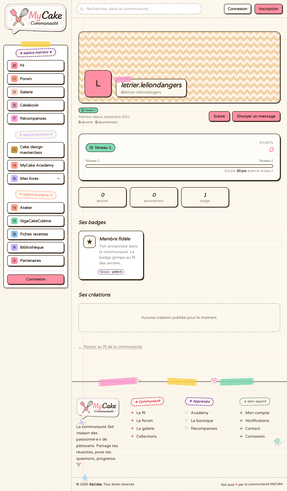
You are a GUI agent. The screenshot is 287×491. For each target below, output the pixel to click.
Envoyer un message (256, 116)
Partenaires (30, 260)
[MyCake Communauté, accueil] (35, 19)
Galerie (26, 92)
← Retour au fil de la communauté (110, 346)
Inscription (268, 9)
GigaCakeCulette (35, 221)
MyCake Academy (37, 165)
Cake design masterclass (31, 150)
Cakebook (29, 105)
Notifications (257, 420)
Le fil (140, 413)
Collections (146, 436)
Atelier (26, 207)
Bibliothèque (31, 247)
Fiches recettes (34, 234)
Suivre (219, 116)
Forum (26, 78)
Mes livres (29, 178)
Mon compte (257, 413)
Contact (252, 428)
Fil (22, 65)
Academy (199, 413)
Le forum (144, 420)
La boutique (202, 420)
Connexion (36, 279)
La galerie (145, 428)
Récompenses (33, 118)
